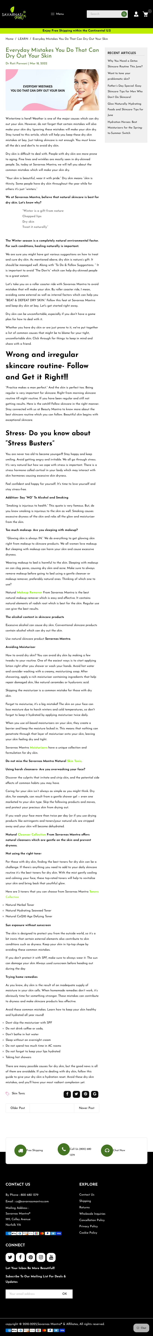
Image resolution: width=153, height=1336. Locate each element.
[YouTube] (51, 1257)
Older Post (17, 1108)
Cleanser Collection (32, 834)
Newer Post (86, 1108)
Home (9, 39)
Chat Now (119, 1150)
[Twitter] (10, 1257)
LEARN (23, 39)
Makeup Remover (29, 592)
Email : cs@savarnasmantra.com (27, 1201)
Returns (84, 1207)
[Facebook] (20, 1257)
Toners (94, 891)
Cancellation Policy (92, 1220)
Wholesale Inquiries (92, 1213)
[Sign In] (136, 14)
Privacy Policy (88, 1226)
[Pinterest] (30, 1257)
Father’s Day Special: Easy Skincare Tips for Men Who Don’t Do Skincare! (125, 92)
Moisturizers (38, 747)
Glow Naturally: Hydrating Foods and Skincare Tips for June (125, 110)
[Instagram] (40, 1257)
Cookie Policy (88, 1232)
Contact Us (86, 1194)
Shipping (85, 1201)
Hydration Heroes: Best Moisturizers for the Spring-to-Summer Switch (125, 128)
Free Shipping (34, 1150)
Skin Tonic (74, 761)
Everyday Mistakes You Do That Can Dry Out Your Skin (52, 53)
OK (64, 1293)
